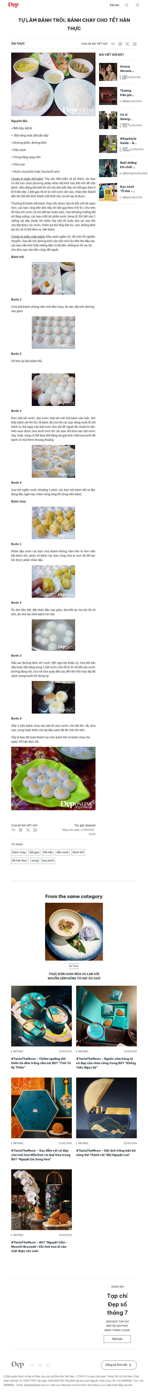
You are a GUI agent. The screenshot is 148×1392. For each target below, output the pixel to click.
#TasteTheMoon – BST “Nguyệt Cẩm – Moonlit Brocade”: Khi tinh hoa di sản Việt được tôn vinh (39, 1247)
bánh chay (19, 852)
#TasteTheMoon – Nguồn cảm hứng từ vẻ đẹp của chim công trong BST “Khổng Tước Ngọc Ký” (106, 1063)
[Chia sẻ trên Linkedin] (134, 44)
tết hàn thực (19, 860)
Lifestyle (128, 173)
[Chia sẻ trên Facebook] (113, 44)
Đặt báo (114, 5)
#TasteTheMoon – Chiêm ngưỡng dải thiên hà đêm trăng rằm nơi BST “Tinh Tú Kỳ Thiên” (41, 1063)
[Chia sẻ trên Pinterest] (120, 44)
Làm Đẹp (124, 77)
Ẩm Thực (18, 43)
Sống (125, 101)
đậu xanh (63, 852)
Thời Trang (126, 149)
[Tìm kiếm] (127, 5)
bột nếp (48, 852)
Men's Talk (125, 125)
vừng (34, 860)
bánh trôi (78, 852)
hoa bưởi (48, 860)
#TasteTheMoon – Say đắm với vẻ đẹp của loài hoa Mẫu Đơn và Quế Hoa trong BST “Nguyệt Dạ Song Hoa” (40, 1155)
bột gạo (34, 852)
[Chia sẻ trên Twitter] (127, 44)
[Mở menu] (137, 4)
